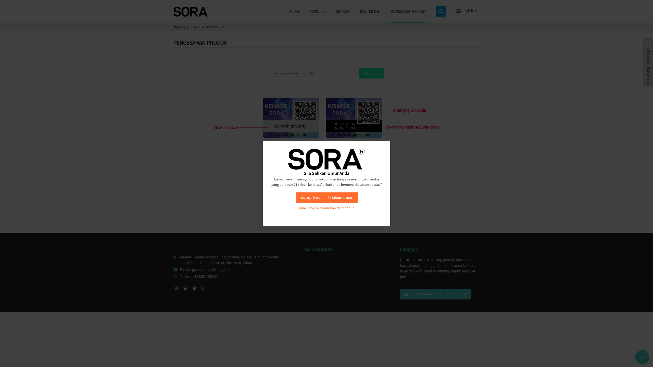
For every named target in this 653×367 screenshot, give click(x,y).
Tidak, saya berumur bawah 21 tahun (326, 208)
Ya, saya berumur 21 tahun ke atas (327, 197)
